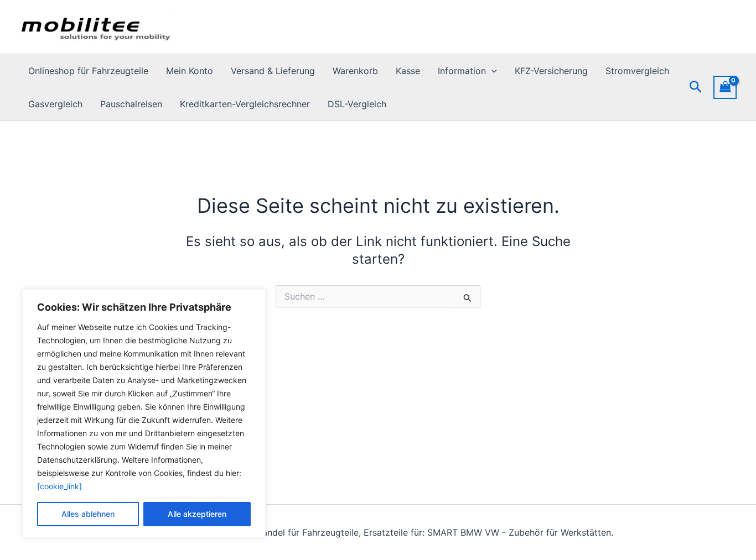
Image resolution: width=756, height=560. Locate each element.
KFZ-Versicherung (551, 70)
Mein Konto (189, 70)
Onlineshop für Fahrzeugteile (88, 70)
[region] (144, 413)
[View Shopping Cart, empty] (725, 87)
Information (462, 70)
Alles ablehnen (88, 514)
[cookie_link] (59, 486)
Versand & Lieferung (273, 70)
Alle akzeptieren (197, 514)
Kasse (408, 70)
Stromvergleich (637, 70)
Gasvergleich (55, 103)
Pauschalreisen (131, 103)
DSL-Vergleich (357, 103)
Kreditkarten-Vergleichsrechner (245, 103)
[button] (491, 70)
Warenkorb (355, 70)
